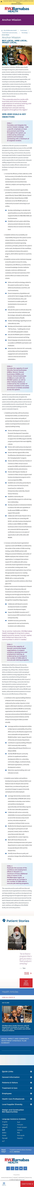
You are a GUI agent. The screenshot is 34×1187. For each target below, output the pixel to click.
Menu (4, 1185)
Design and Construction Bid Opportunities (13, 1111)
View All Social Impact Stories (26, 983)
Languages (15, 1177)
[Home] (17, 9)
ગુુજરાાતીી (4, 1127)
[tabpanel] (17, 937)
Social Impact (23, 30)
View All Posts (7, 997)
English (4, 1122)
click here (17, 1152)
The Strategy (25, 32)
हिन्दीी (3, 1130)
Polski (4, 1135)
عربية (18, 1122)
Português (20, 1135)
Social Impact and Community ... (10, 32)
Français (20, 1124)
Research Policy (29, 1177)
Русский (4, 1138)
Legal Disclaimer (21, 1177)
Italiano (19, 1130)
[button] (27, 1184)
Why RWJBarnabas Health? (10, 30)
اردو (3, 1141)
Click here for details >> (17, 3)
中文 (18, 1133)
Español (20, 1138)
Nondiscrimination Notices (6, 1177)
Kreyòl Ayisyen (22, 1127)
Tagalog (5, 1124)
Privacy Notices (17, 1174)
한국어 (4, 1133)
